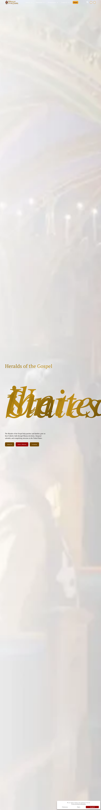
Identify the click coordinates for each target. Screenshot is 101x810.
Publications (39, 2)
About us (28, 2)
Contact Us (64, 2)
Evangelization (52, 2)
